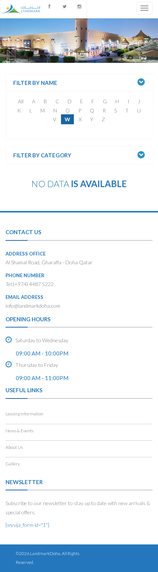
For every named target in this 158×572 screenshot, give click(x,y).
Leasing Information (24, 414)
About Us (14, 447)
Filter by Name (35, 83)
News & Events (19, 430)
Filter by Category (42, 155)
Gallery (13, 463)
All (21, 101)
